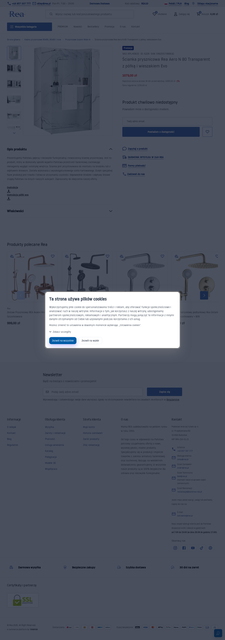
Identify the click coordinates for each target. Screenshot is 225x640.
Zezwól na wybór (90, 340)
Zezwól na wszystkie (63, 340)
